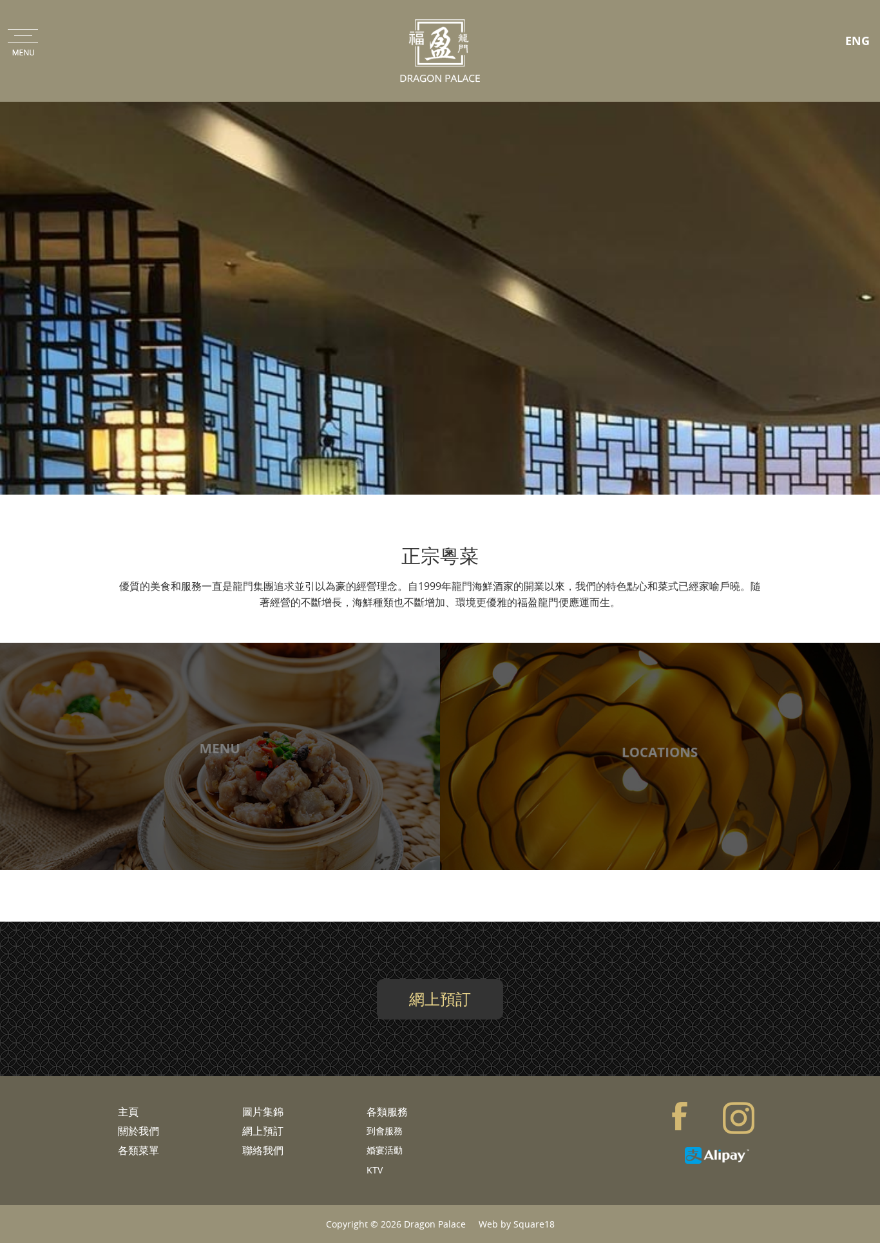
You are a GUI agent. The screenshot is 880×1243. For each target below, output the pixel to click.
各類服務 (387, 1112)
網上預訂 (440, 999)
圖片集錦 (262, 1112)
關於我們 (138, 1131)
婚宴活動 (385, 1150)
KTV (375, 1170)
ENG (857, 41)
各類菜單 (138, 1150)
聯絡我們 (262, 1150)
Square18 (534, 1224)
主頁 (128, 1112)
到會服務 (385, 1130)
